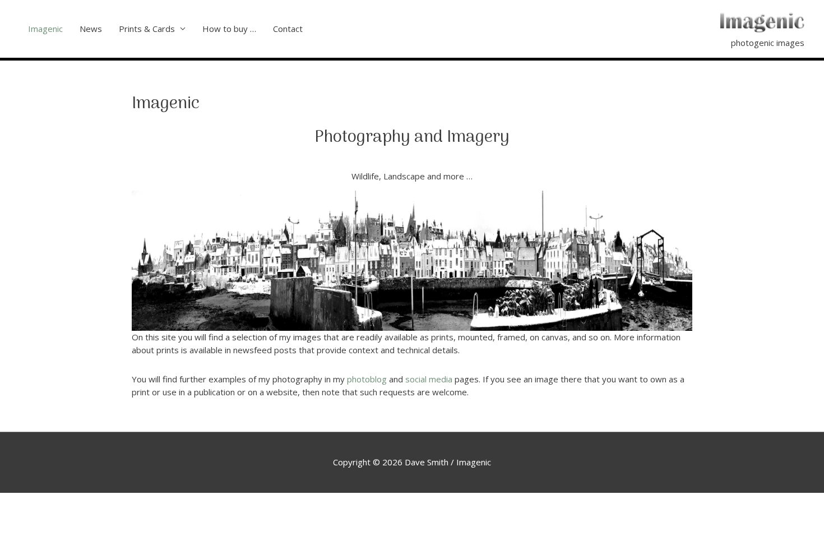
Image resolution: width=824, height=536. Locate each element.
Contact (288, 28)
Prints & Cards (147, 28)
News (91, 28)
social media (428, 379)
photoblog (367, 379)
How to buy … (229, 28)
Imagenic (45, 28)
